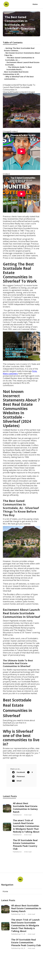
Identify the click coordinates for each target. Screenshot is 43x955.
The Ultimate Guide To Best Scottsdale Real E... (19, 68)
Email (19, 781)
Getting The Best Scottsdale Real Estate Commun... (19, 49)
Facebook (21, 772)
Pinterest (21, 776)
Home (35, 4)
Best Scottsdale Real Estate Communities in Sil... (15, 73)
